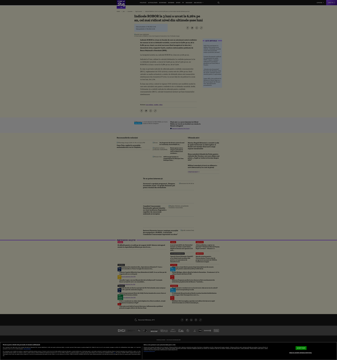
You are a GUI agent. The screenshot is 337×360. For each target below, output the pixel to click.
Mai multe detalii (27, 348)
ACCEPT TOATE (301, 348)
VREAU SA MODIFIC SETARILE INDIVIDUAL (300, 352)
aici (114, 352)
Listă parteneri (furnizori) (149, 351)
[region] (168, 351)
